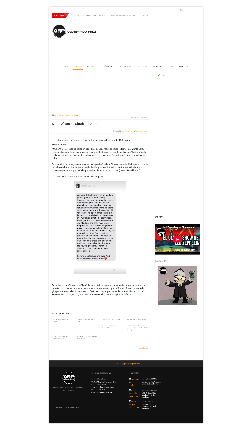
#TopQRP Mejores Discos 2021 (102, 392)
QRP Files (91, 66)
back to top (143, 348)
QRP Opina (157, 66)
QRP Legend (142, 66)
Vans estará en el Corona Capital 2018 (110, 327)
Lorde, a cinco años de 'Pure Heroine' (61, 320)
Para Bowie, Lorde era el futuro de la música (87, 338)
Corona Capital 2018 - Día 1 (111, 319)
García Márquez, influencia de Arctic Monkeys (149, 406)
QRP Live (170, 66)
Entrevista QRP (125, 66)
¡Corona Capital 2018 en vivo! (136, 319)
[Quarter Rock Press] (74, 31)
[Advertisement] (145, 40)
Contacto (183, 66)
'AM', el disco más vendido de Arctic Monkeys (149, 395)
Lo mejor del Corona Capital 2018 (86, 320)
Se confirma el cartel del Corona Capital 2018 (60, 338)
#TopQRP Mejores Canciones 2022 (103, 382)
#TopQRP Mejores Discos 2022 (102, 387)
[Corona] (177, 93)
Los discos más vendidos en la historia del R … (151, 383)
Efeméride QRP (107, 66)
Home (66, 66)
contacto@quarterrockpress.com (128, 364)
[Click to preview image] (100, 115)
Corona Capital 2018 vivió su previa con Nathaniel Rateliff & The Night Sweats (137, 328)
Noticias (78, 66)
